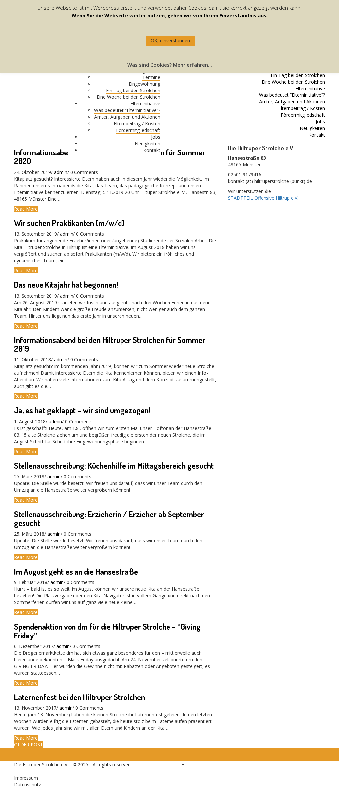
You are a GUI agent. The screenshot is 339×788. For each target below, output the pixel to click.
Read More (26, 209)
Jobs (155, 137)
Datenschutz (27, 784)
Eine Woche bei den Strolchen (128, 97)
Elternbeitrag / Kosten (137, 123)
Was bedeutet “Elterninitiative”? (127, 110)
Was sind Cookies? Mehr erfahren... (169, 64)
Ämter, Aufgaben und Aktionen (127, 117)
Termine (151, 77)
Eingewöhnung (144, 84)
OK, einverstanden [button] (170, 40)
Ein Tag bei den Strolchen (133, 90)
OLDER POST (28, 744)
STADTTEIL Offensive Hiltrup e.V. (263, 198)
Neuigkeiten (147, 143)
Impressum (26, 778)
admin (60, 172)
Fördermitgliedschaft (138, 130)
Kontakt (151, 150)
